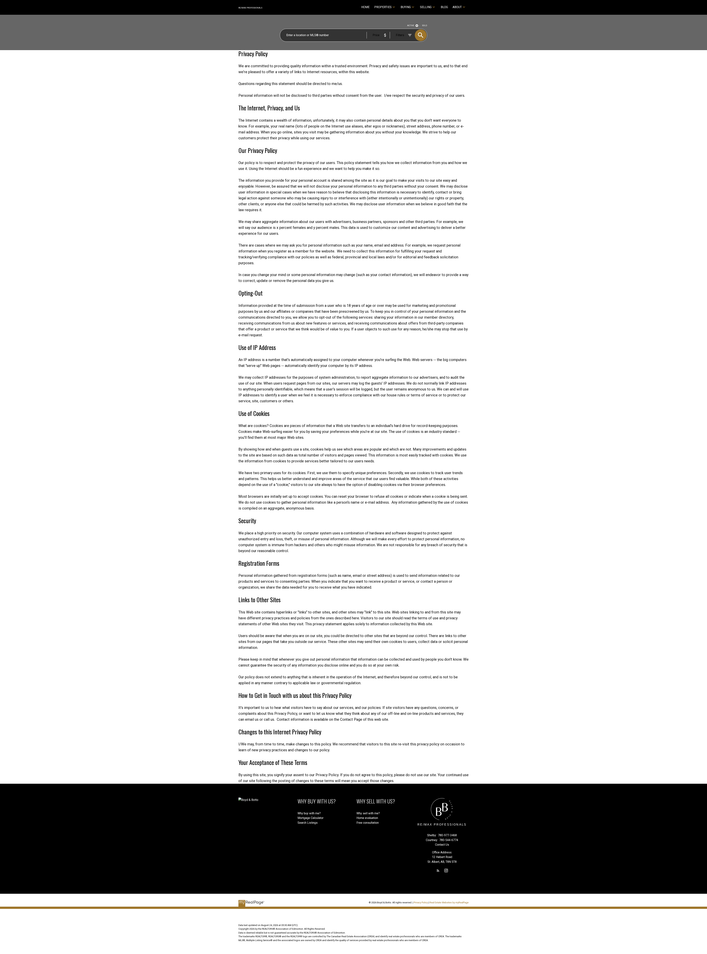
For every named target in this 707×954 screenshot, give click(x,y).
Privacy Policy (421, 902)
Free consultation (367, 822)
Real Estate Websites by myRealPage (449, 902)
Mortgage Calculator (310, 818)
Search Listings (308, 822)
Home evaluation (367, 818)
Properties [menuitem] (383, 7)
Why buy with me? (309, 813)
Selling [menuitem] (426, 7)
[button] (438, 870)
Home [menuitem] (365, 7)
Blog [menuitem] (444, 7)
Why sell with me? (368, 813)
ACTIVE (410, 25)
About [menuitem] (457, 7)
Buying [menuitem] (406, 7)
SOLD (424, 25)
